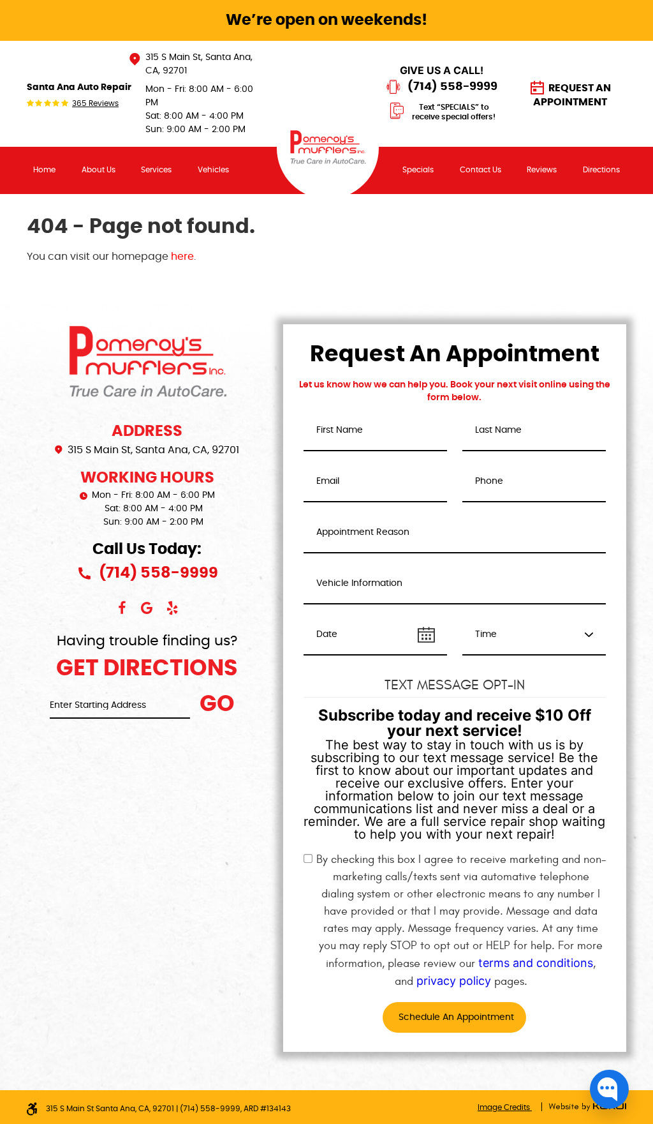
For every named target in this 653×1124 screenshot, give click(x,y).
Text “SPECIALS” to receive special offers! (453, 112)
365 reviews (95, 103)
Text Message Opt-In (455, 685)
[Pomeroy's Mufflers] (328, 148)
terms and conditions (535, 963)
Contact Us (480, 170)
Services (156, 170)
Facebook (122, 608)
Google (147, 608)
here (182, 256)
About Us (98, 170)
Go (217, 704)
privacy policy (453, 980)
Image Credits (505, 1107)
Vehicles (213, 170)
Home (44, 170)
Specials (418, 170)
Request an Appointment (572, 95)
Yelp (173, 608)
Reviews (542, 170)
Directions (601, 170)
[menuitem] (44, 170)
